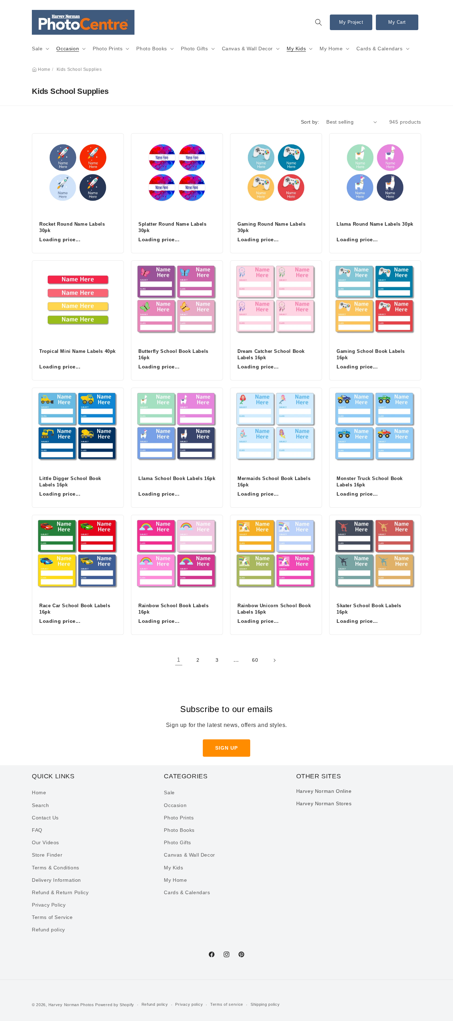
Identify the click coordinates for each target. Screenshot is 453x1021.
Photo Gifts (194, 48)
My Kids (296, 48)
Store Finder (47, 855)
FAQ (37, 830)
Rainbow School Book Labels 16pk (173, 609)
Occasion (67, 48)
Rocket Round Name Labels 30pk (72, 227)
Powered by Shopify (114, 1005)
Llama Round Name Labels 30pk (375, 224)
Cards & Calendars (379, 48)
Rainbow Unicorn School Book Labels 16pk (274, 609)
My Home (331, 48)
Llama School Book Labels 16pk (176, 478)
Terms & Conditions (55, 867)
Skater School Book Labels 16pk (369, 609)
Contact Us (45, 817)
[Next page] (274, 660)
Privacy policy (189, 1004)
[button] (318, 22)
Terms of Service (52, 917)
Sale (37, 48)
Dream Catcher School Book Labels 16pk (271, 354)
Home (44, 69)
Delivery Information (56, 880)
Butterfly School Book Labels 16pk (173, 354)
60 (255, 660)
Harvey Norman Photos (71, 1005)
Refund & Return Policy (60, 892)
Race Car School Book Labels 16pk (74, 609)
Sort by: (310, 122)
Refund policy (48, 929)
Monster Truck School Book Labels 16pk (370, 481)
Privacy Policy (48, 905)
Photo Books (151, 48)
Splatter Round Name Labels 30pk (172, 227)
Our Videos (45, 842)
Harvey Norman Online (324, 791)
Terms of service (226, 1004)
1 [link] (178, 660)
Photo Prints (107, 48)
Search (40, 805)
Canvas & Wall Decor (247, 48)
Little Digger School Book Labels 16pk (70, 481)
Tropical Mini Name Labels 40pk (77, 351)
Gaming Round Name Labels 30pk (271, 227)
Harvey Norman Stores (324, 803)
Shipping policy (265, 1004)
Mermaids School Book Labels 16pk (273, 481)
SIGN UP (226, 748)
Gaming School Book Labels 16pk (371, 354)
